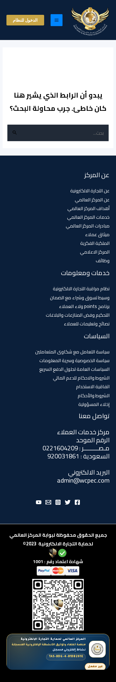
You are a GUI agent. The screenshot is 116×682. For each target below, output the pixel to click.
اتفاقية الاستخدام (93, 386)
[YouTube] (39, 502)
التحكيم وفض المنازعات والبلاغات (78, 315)
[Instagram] (58, 502)
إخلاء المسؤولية (94, 404)
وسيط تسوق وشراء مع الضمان (80, 297)
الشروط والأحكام (94, 395)
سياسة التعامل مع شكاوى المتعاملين (72, 351)
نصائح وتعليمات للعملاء (87, 323)
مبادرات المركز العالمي (88, 225)
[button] (25, 20)
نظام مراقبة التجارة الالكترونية (81, 288)
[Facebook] (77, 502)
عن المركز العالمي (92, 199)
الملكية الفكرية (95, 243)
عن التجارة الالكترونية (90, 190)
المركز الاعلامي (95, 251)
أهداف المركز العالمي (88, 208)
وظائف (103, 260)
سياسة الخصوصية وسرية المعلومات (74, 360)
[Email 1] (48, 502)
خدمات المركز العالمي (88, 217)
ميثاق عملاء (97, 234)
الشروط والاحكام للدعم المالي (81, 377)
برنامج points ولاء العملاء (84, 306)
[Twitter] (68, 502)
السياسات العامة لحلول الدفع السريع (74, 369)
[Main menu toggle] (57, 20)
